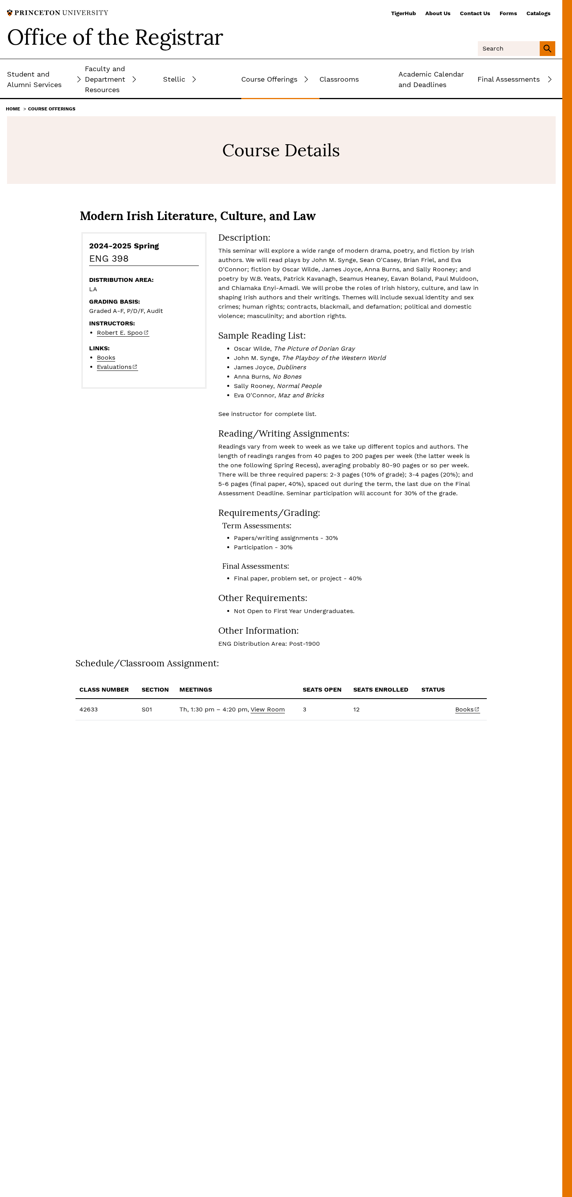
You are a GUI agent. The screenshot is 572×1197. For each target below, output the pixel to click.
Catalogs (538, 13)
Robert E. (120, 332)
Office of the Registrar (115, 37)
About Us (438, 13)
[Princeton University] (57, 12)
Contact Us (475, 13)
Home (13, 109)
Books (106, 357)
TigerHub (403, 13)
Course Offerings (51, 109)
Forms (508, 13)
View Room (268, 709)
